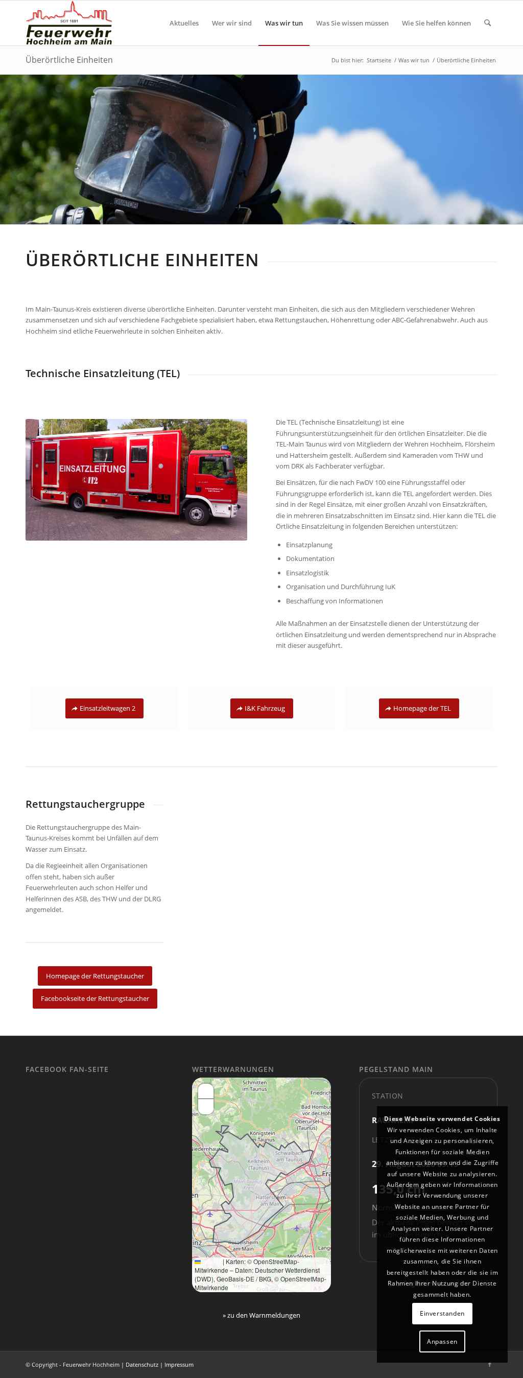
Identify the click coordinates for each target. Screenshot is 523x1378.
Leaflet (211, 1261)
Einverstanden (442, 1313)
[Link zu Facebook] (489, 1364)
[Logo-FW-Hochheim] (69, 23)
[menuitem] (184, 23)
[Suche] (487, 23)
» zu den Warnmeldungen (261, 1315)
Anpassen (442, 1341)
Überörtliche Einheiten (69, 59)
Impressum (179, 1364)
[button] (205, 1091)
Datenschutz (142, 1364)
